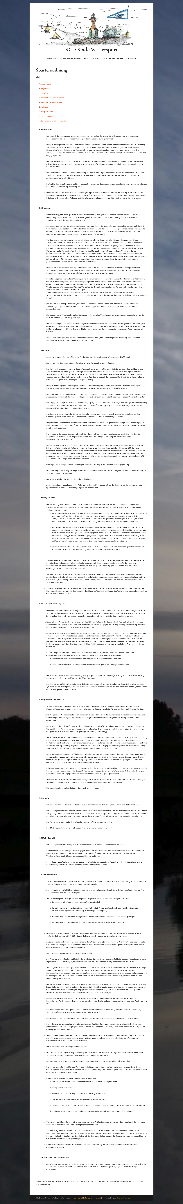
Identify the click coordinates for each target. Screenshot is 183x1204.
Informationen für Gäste (114, 58)
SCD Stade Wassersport (91, 49)
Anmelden (132, 58)
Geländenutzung (48, 116)
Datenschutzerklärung (92, 1198)
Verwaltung (46, 84)
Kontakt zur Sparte (92, 58)
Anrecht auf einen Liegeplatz (53, 98)
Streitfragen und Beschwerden (54, 121)
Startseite (51, 58)
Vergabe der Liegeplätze (51, 102)
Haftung (44, 107)
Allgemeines (46, 88)
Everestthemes (123, 1198)
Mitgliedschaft (47, 112)
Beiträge (44, 93)
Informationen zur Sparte (70, 58)
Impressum (77, 1198)
